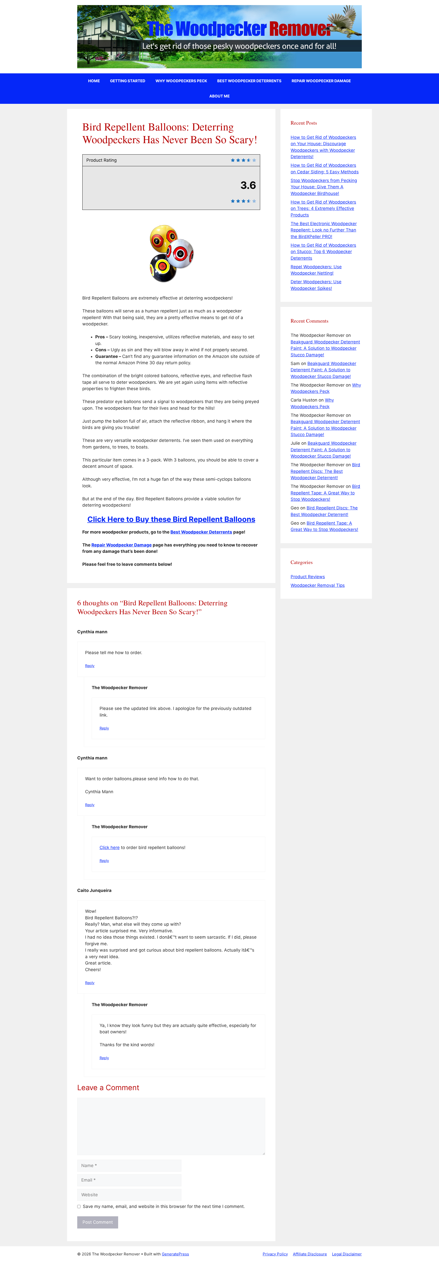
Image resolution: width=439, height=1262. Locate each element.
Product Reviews (308, 576)
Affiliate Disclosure (310, 1254)
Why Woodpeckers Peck (181, 80)
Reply (90, 665)
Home (94, 80)
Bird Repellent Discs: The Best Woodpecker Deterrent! (325, 471)
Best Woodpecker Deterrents (249, 80)
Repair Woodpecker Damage (321, 80)
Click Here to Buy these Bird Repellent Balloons (171, 519)
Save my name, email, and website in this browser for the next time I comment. (164, 1206)
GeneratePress (175, 1254)
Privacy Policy (275, 1254)
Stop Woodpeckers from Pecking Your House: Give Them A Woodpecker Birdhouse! (324, 187)
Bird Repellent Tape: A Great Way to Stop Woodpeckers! (325, 493)
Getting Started (127, 80)
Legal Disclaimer (347, 1254)
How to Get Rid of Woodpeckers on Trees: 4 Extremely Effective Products (323, 209)
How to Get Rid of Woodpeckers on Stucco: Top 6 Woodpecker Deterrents (323, 252)
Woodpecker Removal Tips (318, 585)
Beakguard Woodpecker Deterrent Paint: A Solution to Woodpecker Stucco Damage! (325, 348)
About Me (219, 96)
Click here (110, 847)
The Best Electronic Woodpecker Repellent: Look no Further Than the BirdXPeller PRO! (324, 230)
